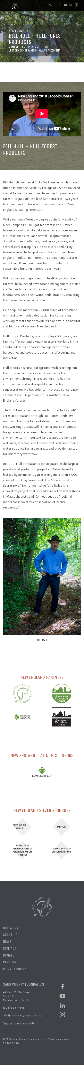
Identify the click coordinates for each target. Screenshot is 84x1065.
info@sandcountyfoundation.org (22, 1015)
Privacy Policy (14, 969)
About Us (10, 935)
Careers (9, 962)
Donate (8, 955)
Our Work (10, 928)
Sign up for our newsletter (19, 1023)
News (7, 941)
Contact (9, 948)
